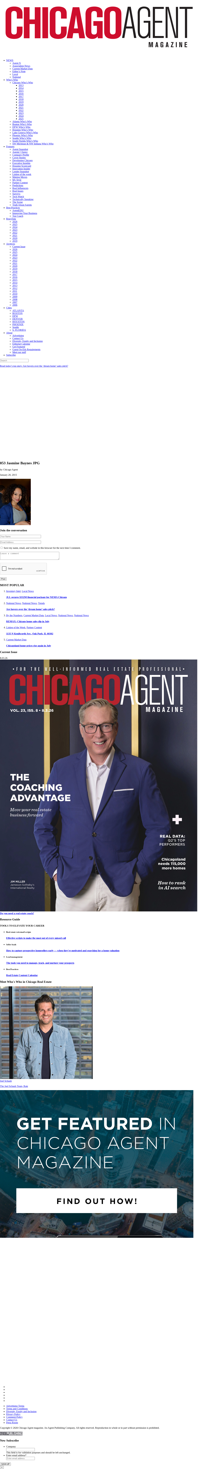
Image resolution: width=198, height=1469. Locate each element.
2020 (21, 104)
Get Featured (18, 346)
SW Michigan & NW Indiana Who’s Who (33, 143)
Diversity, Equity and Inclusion (27, 341)
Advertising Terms (15, 1406)
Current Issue (18, 246)
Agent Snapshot (20, 149)
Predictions (17, 185)
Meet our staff (19, 352)
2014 (21, 88)
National (16, 77)
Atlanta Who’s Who (22, 121)
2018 (21, 99)
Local (15, 74)
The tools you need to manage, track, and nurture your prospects (40, 963)
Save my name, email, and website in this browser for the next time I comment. (42, 548)
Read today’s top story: (34, 366)
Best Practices (13, 207)
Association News (21, 66)
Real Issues (17, 191)
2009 (14, 296)
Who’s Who (12, 79)
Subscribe (11, 355)
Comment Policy (14, 1417)
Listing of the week (21, 174)
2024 (21, 116)
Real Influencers (20, 188)
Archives (10, 243)
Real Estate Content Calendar (22, 975)
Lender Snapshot (20, 171)
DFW (15, 316)
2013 (21, 85)
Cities (9, 307)
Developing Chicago (22, 160)
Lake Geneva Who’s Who (25, 132)
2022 (21, 110)
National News (13, 603)
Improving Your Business (24, 213)
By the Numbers (14, 615)
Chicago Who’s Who (22, 82)
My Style (16, 180)
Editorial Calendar (21, 344)
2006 (14, 305)
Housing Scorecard (21, 166)
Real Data (11, 218)
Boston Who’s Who (22, 124)
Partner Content (20, 182)
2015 (21, 91)
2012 (14, 288)
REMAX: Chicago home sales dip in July (27, 621)
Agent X (16, 63)
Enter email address (16, 1455)
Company (11, 1446)
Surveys (16, 193)
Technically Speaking (22, 199)
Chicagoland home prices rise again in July (28, 645)
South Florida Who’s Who (25, 141)
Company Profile (20, 155)
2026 (14, 221)
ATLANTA (18, 310)
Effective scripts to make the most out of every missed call (36, 938)
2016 (21, 93)
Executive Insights (21, 163)
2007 (14, 302)
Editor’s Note (19, 71)
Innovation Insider (21, 168)
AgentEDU (18, 210)
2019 (21, 102)
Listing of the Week (15, 627)
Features (10, 146)
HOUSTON (18, 321)
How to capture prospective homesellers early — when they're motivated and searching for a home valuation (62, 950)
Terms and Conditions (17, 1408)
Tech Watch (18, 196)
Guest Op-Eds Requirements (26, 349)
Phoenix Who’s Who (22, 135)
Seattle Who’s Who (21, 138)
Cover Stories (19, 157)
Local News (28, 591)
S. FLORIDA (19, 330)
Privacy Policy (13, 1414)
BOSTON (17, 313)
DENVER (17, 319)
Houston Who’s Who (22, 130)
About (9, 332)
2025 (21, 118)
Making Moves (19, 177)
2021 (21, 107)
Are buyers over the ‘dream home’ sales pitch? (30, 609)
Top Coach (17, 216)
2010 (14, 294)
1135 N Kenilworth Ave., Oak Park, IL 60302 (29, 633)
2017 (21, 96)
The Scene (17, 202)
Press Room (12, 1422)
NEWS (9, 60)
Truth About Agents (22, 205)
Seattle (15, 327)
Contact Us (17, 338)
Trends (41, 603)
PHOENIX (18, 324)
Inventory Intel (13, 591)
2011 (14, 291)
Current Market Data (22, 68)
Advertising (18, 335)
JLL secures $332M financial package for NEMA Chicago (36, 597)
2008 (14, 299)
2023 (21, 113)
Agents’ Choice (20, 152)
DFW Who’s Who (21, 127)
